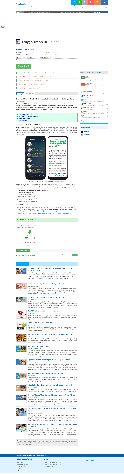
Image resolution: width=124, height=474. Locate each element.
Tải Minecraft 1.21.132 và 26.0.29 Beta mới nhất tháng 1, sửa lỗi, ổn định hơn (40, 12)
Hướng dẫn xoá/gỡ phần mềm (52, 464)
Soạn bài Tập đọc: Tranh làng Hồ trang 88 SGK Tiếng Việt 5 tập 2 (50, 334)
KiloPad (85, 112)
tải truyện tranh (67, 213)
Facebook (87, 460)
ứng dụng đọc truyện (64, 302)
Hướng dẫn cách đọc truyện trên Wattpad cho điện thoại (35, 76)
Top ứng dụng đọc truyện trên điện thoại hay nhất (33, 80)
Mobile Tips (97, 4)
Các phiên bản (29, 93)
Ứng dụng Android (29, 49)
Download (19, 49)
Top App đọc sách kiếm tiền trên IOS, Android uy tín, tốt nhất (36, 73)
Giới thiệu (20, 462)
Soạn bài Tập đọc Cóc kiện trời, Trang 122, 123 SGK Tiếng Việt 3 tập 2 (52, 424)
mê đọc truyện (62, 292)
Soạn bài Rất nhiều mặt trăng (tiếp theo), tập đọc (45, 373)
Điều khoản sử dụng (22, 464)
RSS (92, 460)
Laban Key (87, 134)
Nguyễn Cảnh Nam (20, 101)
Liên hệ (19, 470)
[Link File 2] (29, 245)
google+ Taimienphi (89, 460)
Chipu (30, 336)
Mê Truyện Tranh (88, 95)
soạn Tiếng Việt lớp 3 (40, 429)
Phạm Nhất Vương (37, 348)
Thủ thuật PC (104, 4)
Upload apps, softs (49, 466)
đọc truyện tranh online (44, 213)
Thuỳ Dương (32, 325)
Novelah (85, 99)
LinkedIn (94, 460)
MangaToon (88, 83)
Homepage (61, 52)
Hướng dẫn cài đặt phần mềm (52, 462)
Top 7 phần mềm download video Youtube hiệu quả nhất (70, 12)
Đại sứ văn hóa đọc (44, 389)
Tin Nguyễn (35, 362)
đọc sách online (57, 213)
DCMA (18, 468)
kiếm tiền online (47, 368)
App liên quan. (23, 120)
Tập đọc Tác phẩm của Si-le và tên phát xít (45, 399)
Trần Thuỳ (35, 286)
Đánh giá (20, 94)
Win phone (90, 4)
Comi (86, 76)
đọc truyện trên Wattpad (40, 288)
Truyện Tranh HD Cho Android (26, 255)
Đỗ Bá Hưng (32, 375)
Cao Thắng (35, 299)
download (24, 5)
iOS (85, 4)
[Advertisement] (62, 26)
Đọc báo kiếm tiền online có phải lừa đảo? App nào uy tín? (49, 360)
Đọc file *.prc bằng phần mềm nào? (29, 88)
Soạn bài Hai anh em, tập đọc (38, 346)
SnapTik (86, 131)
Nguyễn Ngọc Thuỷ (37, 271)
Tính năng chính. (24, 118)
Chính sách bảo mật (22, 466)
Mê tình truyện (87, 91)
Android (79, 4)
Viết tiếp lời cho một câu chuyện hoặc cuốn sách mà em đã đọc (50, 385)
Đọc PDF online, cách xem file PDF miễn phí (31, 84)
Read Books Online (88, 107)
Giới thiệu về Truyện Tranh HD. (29, 116)
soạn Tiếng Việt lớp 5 (48, 419)
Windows (74, 4)
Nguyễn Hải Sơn (36, 397)
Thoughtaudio (87, 120)
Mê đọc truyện (87, 103)
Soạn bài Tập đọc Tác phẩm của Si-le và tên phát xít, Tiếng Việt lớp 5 (52, 395)
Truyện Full (55, 52)
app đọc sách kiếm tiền (34, 276)
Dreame (85, 116)
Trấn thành (31, 313)
